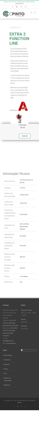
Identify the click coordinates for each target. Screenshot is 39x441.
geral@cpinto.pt (19, 3)
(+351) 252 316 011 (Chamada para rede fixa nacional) (10, 322)
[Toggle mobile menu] (35, 12)
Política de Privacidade (7, 379)
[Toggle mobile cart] (31, 12)
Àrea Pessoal (8, 355)
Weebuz (19, 402)
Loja (5, 373)
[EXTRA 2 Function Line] (19, 153)
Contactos (7, 360)
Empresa (7, 364)
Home (6, 369)
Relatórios (7, 385)
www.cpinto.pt (11, 343)
